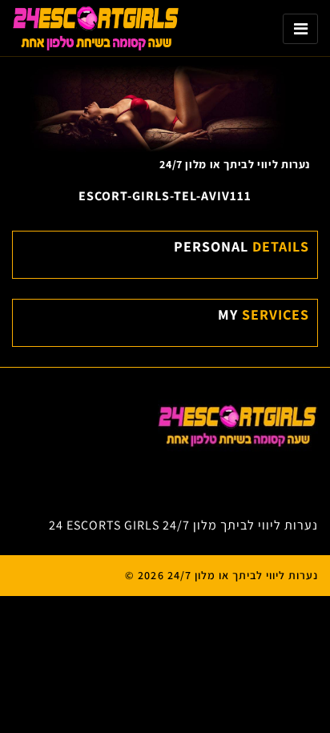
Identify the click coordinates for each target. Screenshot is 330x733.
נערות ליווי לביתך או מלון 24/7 (234, 164)
